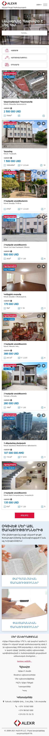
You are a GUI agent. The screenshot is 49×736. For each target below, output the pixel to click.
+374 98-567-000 (26, 710)
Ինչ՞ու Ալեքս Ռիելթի (24, 682)
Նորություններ (25, 686)
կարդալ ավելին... (24, 661)
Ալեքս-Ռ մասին (24, 671)
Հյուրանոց (8, 151)
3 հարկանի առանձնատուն (15, 344)
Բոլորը (24, 515)
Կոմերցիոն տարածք (12, 294)
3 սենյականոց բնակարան (15, 443)
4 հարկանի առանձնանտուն (15, 201)
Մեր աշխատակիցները (24, 679)
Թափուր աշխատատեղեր (24, 675)
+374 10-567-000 (26, 706)
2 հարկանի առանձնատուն (15, 245)
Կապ (24, 690)
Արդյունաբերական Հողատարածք (18, 102)
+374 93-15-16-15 (26, 714)
